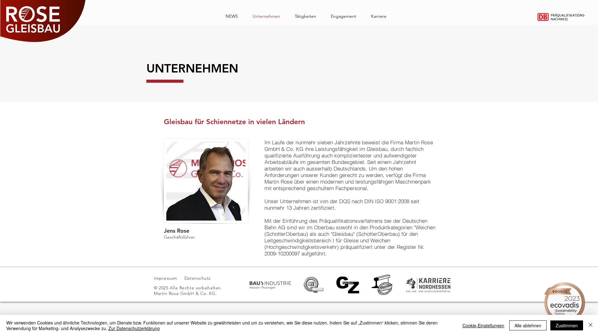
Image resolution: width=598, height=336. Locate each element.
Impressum (165, 278)
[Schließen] (590, 325)
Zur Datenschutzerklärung (134, 328)
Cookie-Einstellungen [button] (483, 325)
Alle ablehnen (528, 325)
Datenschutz (198, 278)
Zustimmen (567, 325)
